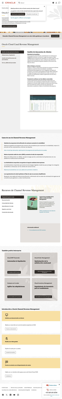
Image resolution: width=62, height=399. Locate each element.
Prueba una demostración (11, 328)
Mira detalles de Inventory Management (43, 296)
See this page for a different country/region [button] (21, 18)
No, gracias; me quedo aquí (32, 14)
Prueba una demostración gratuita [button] (9, 26)
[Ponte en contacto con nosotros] (59, 3)
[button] (3, 3)
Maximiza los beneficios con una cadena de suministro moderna (21, 169)
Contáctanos (33, 390)
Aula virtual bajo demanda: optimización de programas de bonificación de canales (25, 150)
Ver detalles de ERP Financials (14, 272)
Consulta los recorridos (10, 352)
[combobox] (34, 3)
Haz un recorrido (55, 36)
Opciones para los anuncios (38, 387)
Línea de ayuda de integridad (24, 390)
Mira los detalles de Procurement (14, 296)
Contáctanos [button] (8, 376)
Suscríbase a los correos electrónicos (9, 390)
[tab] (12, 52)
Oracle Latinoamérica (7, 8)
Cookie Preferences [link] (28, 387)
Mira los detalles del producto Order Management (45, 272)
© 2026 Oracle (5, 387)
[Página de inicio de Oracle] (10, 3)
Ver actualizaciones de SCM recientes (37, 230)
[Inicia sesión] (56, 3)
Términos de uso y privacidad (17, 387)
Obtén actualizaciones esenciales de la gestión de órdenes (47, 211)
